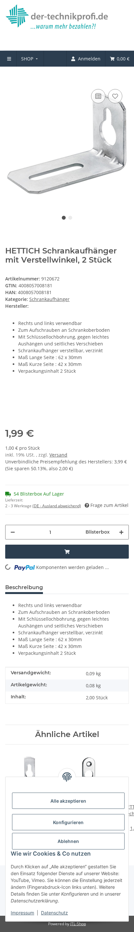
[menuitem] (30, 59)
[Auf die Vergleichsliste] (98, 96)
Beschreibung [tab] (24, 587)
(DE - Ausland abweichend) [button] (57, 506)
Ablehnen (68, 841)
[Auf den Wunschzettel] (115, 96)
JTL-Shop (78, 923)
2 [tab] (70, 218)
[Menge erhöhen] (121, 532)
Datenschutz (54, 912)
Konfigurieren (68, 822)
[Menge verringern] (13, 532)
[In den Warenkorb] (10, 77)
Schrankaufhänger (49, 299)
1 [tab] (64, 218)
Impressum (22, 912)
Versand (58, 455)
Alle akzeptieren (68, 801)
